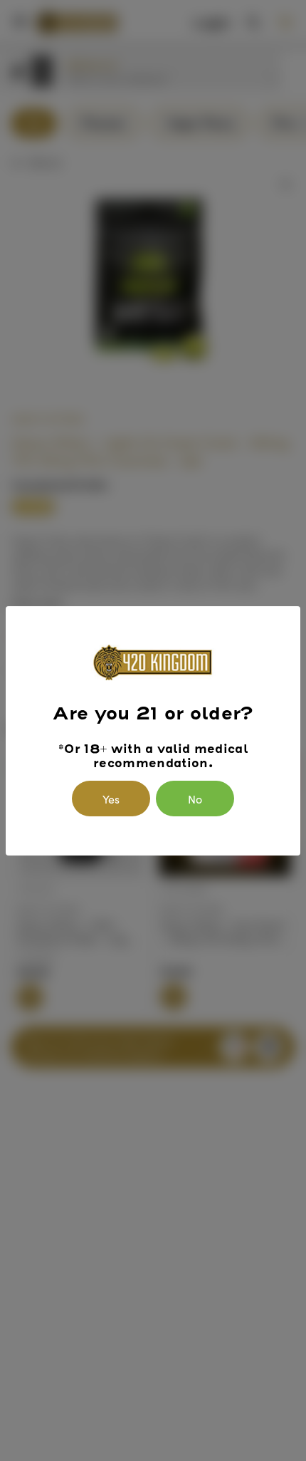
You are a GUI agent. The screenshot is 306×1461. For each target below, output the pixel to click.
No (195, 798)
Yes (111, 798)
